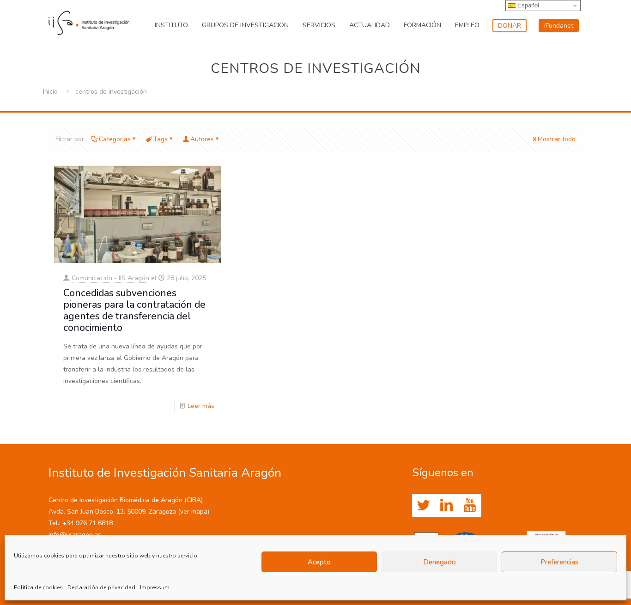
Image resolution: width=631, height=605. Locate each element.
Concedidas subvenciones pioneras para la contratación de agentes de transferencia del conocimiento (134, 310)
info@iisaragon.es (75, 534)
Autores (202, 139)
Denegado (439, 562)
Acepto (319, 562)
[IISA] (89, 21)
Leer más (201, 405)
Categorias (115, 139)
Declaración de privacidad (101, 587)
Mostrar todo (557, 139)
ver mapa (193, 511)
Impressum (155, 587)
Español (527, 5)
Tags (160, 139)
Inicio (50, 91)
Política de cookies (38, 587)
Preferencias (559, 562)
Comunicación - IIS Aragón (110, 278)
